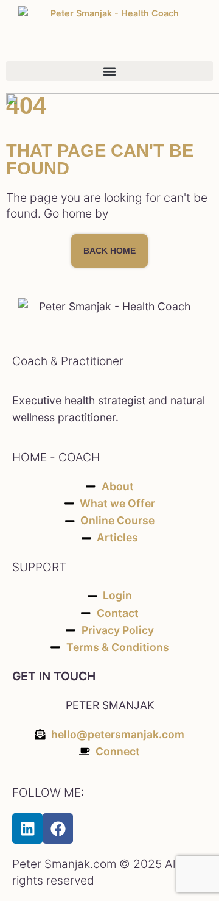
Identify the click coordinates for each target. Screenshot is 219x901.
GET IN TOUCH (54, 676)
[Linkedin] (27, 828)
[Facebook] (58, 828)
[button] (109, 71)
